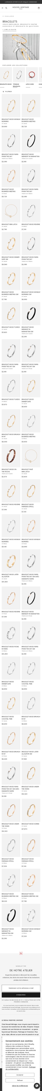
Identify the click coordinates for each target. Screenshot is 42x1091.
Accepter (19, 1075)
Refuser (20, 1080)
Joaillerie (8, 16)
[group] (11, 105)
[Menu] (2, 7)
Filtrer (8, 91)
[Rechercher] (6, 8)
